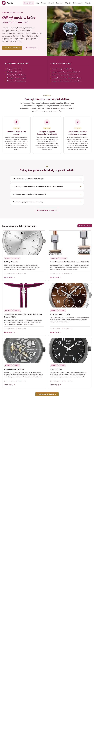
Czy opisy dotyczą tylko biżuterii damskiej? (28, 202)
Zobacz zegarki (31, 48)
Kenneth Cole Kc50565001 (14, 369)
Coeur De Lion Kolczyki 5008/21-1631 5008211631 (69, 261)
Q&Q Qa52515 (56, 369)
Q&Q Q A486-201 (11, 261)
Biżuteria (59, 3)
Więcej (67, 3)
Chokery (8, 310)
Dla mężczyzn (77, 3)
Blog (37, 3)
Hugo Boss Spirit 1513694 (60, 314)
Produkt (43, 3)
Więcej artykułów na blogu (45, 210)
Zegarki (51, 3)
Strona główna (28, 3)
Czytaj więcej (8, 277)
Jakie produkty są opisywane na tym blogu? (28, 179)
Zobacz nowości (83, 225)
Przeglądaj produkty (11, 48)
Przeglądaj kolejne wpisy (46, 394)
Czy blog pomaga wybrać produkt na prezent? (29, 194)
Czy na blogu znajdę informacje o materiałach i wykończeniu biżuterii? (38, 186)
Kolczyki (54, 258)
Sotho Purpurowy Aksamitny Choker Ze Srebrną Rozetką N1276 (23, 315)
